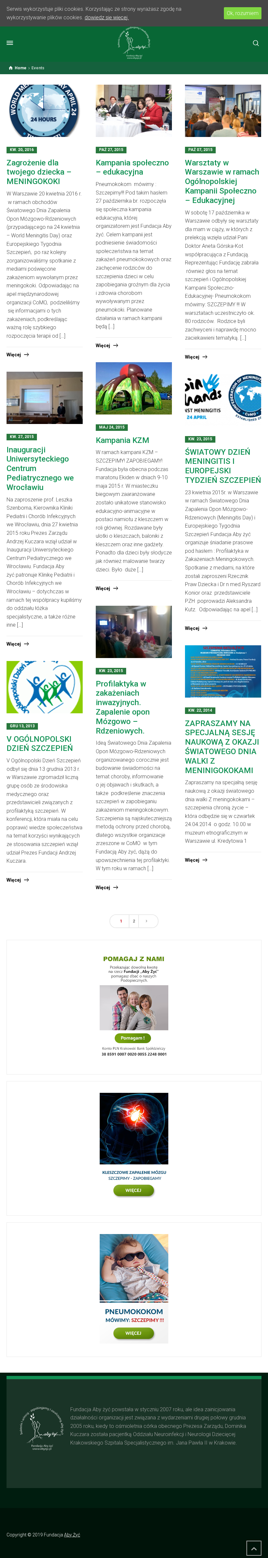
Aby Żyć (72, 1534)
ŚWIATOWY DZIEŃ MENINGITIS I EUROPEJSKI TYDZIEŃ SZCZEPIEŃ (223, 466)
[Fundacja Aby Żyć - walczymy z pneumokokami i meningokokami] (134, 42)
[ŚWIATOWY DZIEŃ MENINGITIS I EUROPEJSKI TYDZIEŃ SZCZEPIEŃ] (223, 400)
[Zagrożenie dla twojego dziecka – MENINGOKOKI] (45, 111)
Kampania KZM (122, 440)
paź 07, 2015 (200, 149)
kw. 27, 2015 (22, 436)
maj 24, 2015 (112, 427)
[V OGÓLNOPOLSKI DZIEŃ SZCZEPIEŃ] (45, 687)
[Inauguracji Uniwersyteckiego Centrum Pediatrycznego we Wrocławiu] (45, 398)
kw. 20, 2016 (22, 149)
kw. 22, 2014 (200, 710)
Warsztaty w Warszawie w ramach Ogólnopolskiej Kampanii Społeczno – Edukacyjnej (222, 181)
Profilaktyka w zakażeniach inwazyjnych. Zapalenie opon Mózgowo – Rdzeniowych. (123, 707)
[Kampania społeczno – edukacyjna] (134, 111)
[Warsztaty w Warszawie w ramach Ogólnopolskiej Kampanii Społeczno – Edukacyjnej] (223, 111)
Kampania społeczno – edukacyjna (132, 167)
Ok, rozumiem (243, 13)
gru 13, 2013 (22, 726)
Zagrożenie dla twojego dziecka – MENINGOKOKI (39, 172)
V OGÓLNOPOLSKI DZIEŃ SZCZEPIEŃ (40, 744)
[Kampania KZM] (134, 388)
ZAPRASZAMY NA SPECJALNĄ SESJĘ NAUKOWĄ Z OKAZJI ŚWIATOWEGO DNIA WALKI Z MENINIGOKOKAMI (222, 747)
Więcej (14, 354)
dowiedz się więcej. (107, 17)
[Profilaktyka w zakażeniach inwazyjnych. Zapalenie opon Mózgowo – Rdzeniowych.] (134, 632)
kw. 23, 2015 (200, 439)
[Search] (255, 43)
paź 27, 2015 (111, 149)
